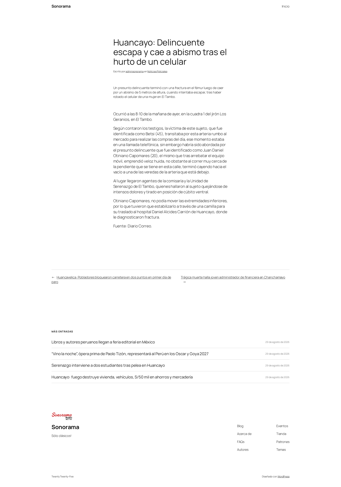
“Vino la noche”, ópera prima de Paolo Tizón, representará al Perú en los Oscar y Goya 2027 (130, 354)
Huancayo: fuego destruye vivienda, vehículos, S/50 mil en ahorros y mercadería (122, 377)
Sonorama (61, 6)
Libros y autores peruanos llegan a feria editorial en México (103, 342)
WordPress (283, 476)
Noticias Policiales (157, 71)
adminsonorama (135, 71)
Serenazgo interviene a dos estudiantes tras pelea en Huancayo (108, 365)
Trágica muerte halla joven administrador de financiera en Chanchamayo (233, 277)
